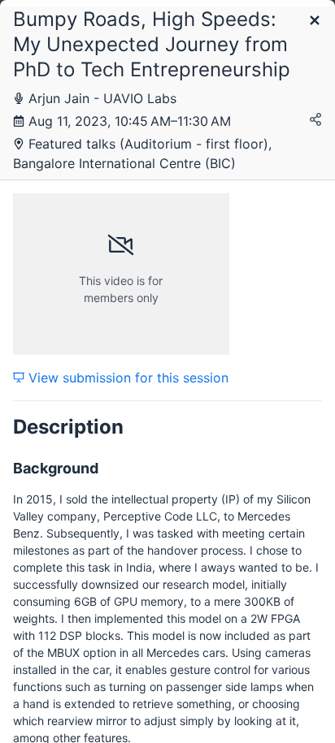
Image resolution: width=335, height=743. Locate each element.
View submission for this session (126, 377)
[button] (314, 21)
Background (55, 468)
